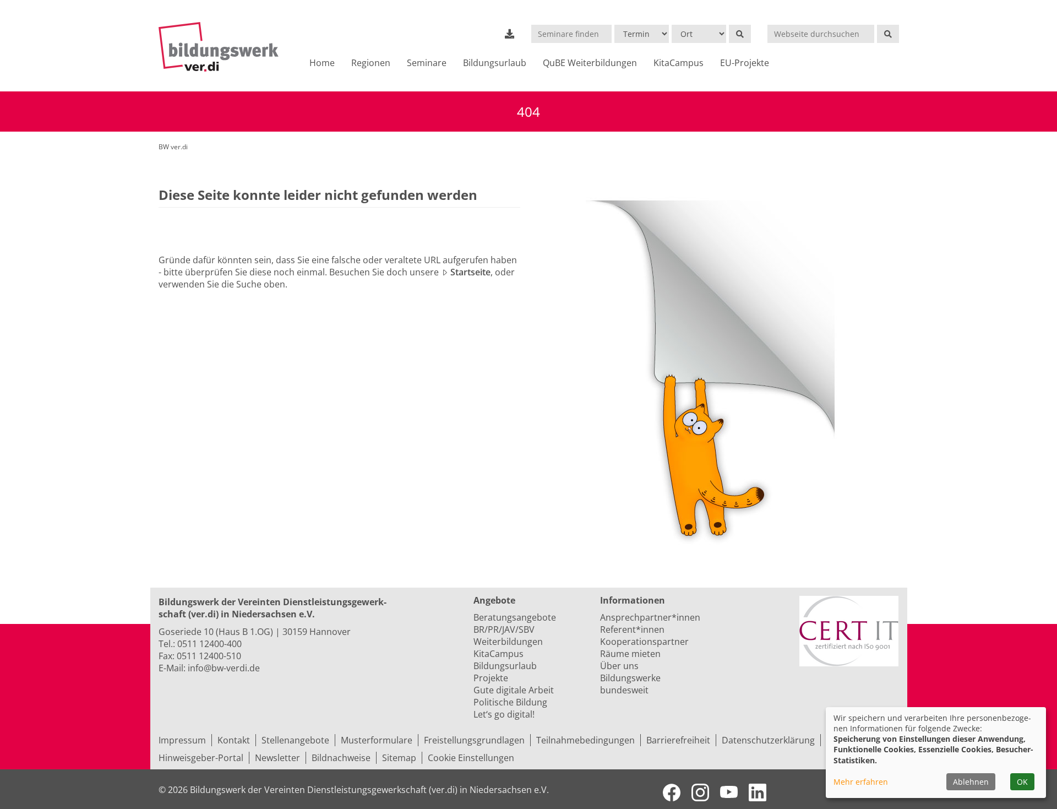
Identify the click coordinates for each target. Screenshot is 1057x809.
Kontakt (233, 740)
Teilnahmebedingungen (585, 740)
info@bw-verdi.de (224, 668)
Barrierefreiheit (678, 740)
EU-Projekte (744, 63)
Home (322, 63)
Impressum (182, 740)
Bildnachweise (341, 758)
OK (1022, 782)
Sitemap (399, 758)
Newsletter (277, 758)
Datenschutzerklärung (768, 740)
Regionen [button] (370, 63)
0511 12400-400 (209, 644)
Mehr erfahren (860, 782)
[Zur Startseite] (223, 47)
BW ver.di (173, 146)
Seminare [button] (426, 63)
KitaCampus (678, 63)
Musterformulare (376, 740)
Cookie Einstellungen (471, 758)
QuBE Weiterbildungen (590, 63)
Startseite (470, 272)
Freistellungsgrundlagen (474, 740)
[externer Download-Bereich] (510, 33)
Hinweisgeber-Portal (201, 758)
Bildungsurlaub (494, 63)
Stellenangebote (295, 740)
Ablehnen (971, 782)
